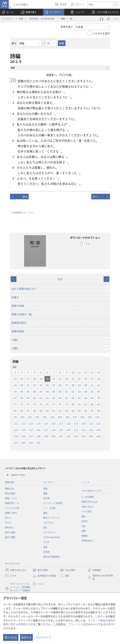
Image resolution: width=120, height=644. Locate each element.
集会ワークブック (51, 517)
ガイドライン (49, 532)
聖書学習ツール (12, 503)
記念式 (84, 521)
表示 (14, 43)
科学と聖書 (10, 532)
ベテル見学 (86, 511)
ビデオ (46, 542)
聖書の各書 (18, 306)
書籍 (45, 493)
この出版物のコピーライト (22, 212)
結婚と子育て (11, 512)
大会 (83, 526)
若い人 (8, 517)
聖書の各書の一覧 (22, 314)
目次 (60, 279)
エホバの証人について (91, 490)
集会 (83, 516)
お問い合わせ (87, 506)
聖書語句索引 (19, 322)
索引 (45, 527)
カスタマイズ (43, 637)
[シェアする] (108, 19)
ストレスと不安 (12, 508)
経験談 (84, 535)
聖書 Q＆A (9, 488)
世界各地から (87, 540)
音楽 (45, 546)
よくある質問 (87, 496)
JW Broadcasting (51, 537)
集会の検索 (40, 570)
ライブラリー (8, 18)
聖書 (21, 18)
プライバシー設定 (78, 624)
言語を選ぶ (66, 27)
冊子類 (46, 498)
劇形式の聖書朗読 (51, 556)
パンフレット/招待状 (52, 503)
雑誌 (45, 512)
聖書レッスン (11, 498)
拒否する (26, 637)
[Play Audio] (101, 19)
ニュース (85, 482)
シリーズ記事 (49, 508)
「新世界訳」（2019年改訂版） (42, 18)
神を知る (9, 527)
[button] (28, 12)
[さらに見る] (115, 19)
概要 (14, 366)
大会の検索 (67, 570)
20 (13, 80)
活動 (83, 530)
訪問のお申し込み (89, 501)
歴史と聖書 (10, 537)
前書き (15, 297)
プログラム (48, 522)
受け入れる (11, 637)
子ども (8, 522)
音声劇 (46, 551)
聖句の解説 (10, 493)
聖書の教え (10, 482)
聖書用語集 (18, 331)
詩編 (63, 18)
